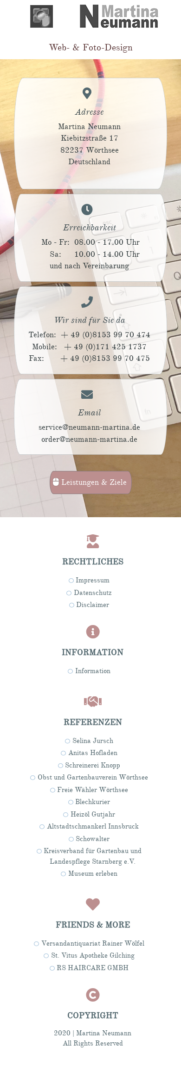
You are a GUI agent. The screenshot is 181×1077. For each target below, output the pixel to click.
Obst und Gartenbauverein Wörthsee (93, 777)
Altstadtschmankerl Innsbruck (93, 826)
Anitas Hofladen (92, 753)
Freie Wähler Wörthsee (92, 790)
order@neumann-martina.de (89, 439)
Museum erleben (92, 873)
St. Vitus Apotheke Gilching (93, 955)
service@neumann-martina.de (89, 427)
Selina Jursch (92, 741)
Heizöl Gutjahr (93, 814)
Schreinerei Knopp (92, 765)
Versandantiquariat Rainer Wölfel (92, 943)
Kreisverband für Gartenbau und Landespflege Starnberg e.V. (93, 856)
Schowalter (93, 839)
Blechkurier (92, 802)
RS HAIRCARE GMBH (93, 968)
